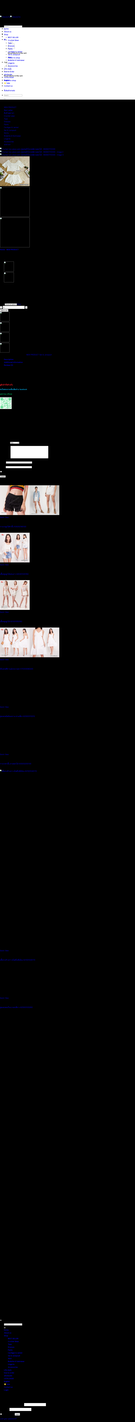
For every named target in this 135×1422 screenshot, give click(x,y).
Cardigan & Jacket (15, 51)
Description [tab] (8, 359)
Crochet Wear (13, 40)
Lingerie (11, 63)
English (7, 80)
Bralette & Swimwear (16, 60)
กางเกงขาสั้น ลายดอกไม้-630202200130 (15, 912)
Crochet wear (9, 116)
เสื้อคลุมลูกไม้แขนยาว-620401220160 (14, 574)
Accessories (13, 66)
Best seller (8, 110)
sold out (7, 144)
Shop (6, 34)
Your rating (5, 442)
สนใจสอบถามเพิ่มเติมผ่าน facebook (13, 389)
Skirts (6, 133)
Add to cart (4, 310)
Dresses (7, 121)
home (6, 28)
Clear (19, 304)
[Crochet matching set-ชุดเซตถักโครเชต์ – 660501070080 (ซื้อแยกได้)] (9, 282)
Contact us (8, 86)
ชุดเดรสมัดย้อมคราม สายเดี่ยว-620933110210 (17, 865)
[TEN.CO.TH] (10, 17)
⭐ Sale (7, 83)
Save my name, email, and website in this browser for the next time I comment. (34, 471)
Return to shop (14, 57)
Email (3, 467)
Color (2, 304)
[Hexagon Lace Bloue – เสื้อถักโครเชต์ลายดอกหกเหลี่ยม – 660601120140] (9, 271)
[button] (5, 39)
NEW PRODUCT (10, 107)
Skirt (10, 57)
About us (7, 31)
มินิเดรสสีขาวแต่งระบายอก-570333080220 (16, 669)
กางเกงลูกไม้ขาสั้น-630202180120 (13, 526)
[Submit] (5, 98)
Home (2, 249)
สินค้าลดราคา (9, 113)
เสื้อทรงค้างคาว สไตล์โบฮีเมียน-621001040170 (17, 1109)
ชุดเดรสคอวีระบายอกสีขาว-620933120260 (16, 1156)
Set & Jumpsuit (14, 54)
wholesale (8, 74)
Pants (6, 124)
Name (3, 462)
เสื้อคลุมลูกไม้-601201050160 (11, 621)
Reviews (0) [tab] (8, 365)
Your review (5, 457)
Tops (6, 119)
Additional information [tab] (13, 362)
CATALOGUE (9, 77)
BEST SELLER (13, 37)
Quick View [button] (4, 517)
